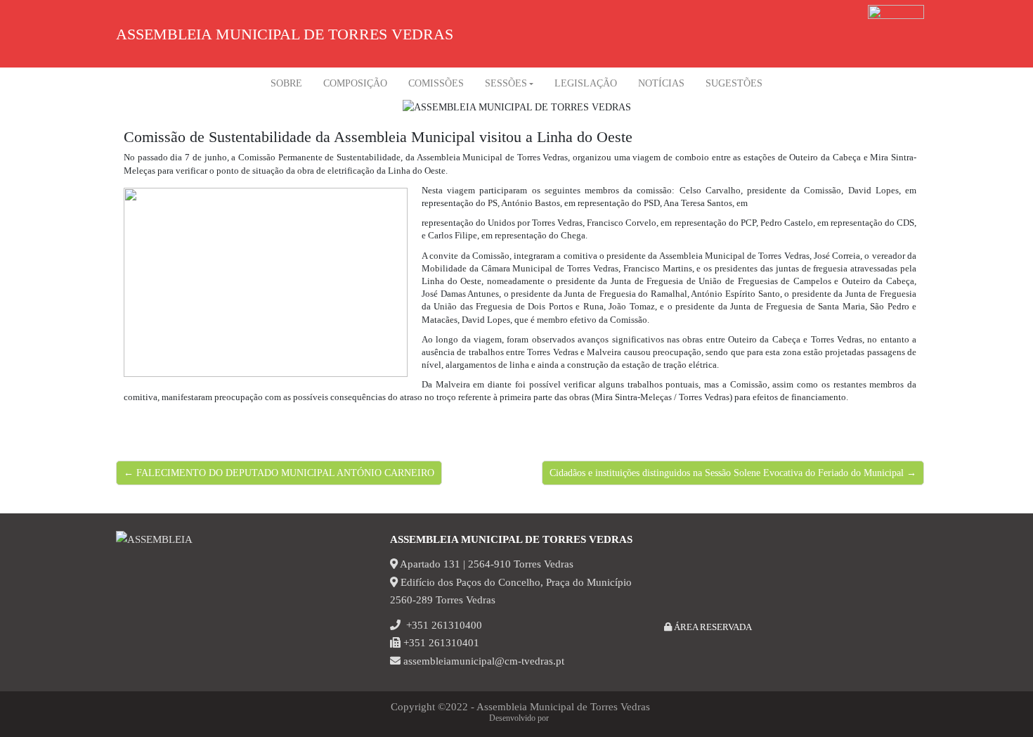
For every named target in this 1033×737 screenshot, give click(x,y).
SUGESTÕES (734, 83)
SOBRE (286, 83)
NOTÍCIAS (661, 83)
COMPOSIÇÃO (355, 83)
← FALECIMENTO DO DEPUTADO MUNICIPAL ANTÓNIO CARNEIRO (279, 473)
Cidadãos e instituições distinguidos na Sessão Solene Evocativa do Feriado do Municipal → (733, 473)
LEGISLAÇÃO (585, 83)
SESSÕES (506, 83)
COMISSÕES (436, 83)
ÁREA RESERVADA (712, 627)
